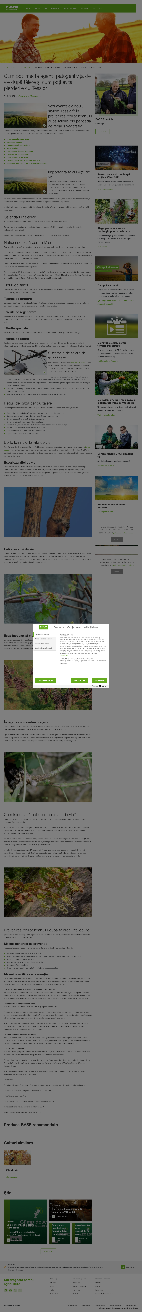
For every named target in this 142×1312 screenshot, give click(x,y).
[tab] (44, 634)
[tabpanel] (83, 650)
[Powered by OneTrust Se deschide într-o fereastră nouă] (100, 686)
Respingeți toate (79, 680)
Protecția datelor (64, 655)
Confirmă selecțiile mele (45, 680)
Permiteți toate (99, 680)
